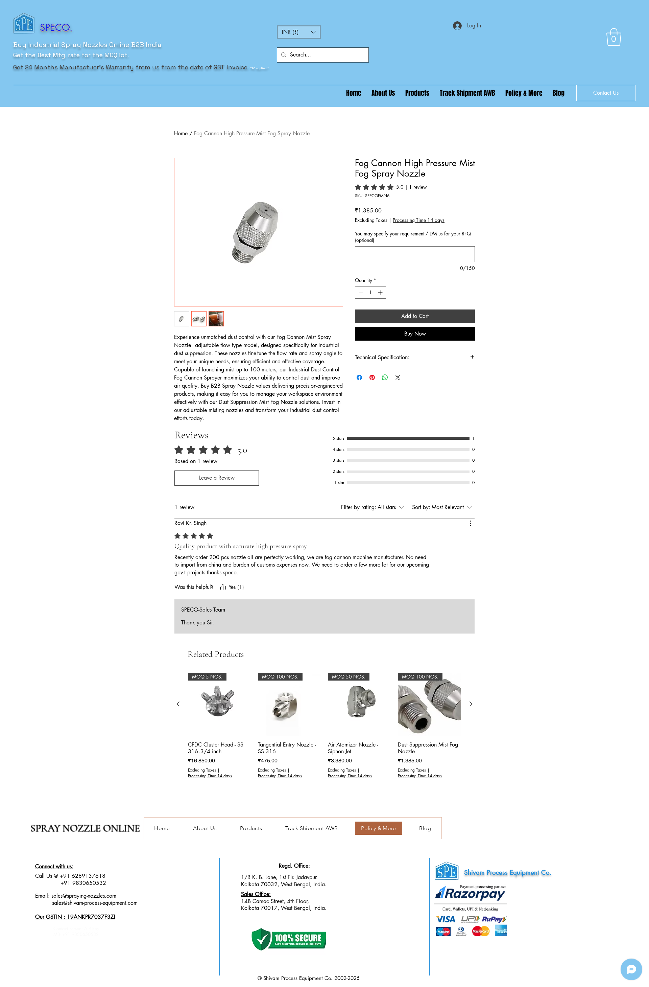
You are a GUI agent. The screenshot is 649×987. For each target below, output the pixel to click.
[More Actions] (470, 523)
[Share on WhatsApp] (385, 377)
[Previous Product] (178, 704)
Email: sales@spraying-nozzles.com (75, 895)
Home (181, 133)
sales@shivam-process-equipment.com (95, 902)
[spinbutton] (370, 292)
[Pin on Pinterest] (372, 377)
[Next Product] (471, 704)
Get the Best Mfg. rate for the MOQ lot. (71, 55)
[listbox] (299, 32)
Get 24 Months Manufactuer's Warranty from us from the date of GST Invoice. (130, 67)
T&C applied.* (259, 68)
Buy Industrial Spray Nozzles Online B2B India (87, 44)
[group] (324, 733)
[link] (391, 187)
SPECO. (56, 27)
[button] (299, 32)
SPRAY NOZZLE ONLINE (85, 828)
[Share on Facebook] (359, 377)
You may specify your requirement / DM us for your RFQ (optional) (413, 237)
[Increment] (381, 292)
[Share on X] (398, 377)
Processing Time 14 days (418, 220)
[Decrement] (360, 292)
